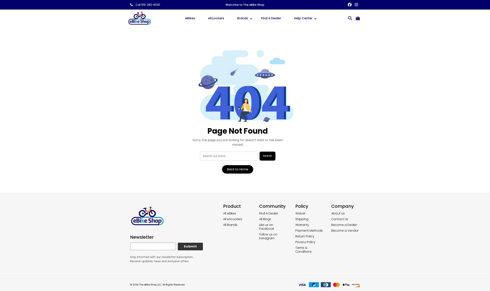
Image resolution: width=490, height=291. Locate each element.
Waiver (300, 213)
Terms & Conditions (303, 250)
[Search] (350, 18)
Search (267, 156)
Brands (242, 18)
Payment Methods (309, 230)
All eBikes (229, 213)
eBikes (190, 18)
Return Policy (304, 236)
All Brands (230, 225)
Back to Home (237, 169)
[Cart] (358, 18)
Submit (190, 246)
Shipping (301, 219)
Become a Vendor (345, 230)
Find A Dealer (271, 18)
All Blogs (265, 219)
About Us (338, 213)
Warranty (302, 225)
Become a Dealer (344, 225)
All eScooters (232, 219)
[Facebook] (349, 4)
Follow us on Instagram (268, 236)
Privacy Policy (305, 242)
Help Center (303, 18)
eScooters (216, 18)
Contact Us (339, 219)
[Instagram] (356, 4)
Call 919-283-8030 (147, 5)
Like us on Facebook (266, 227)
